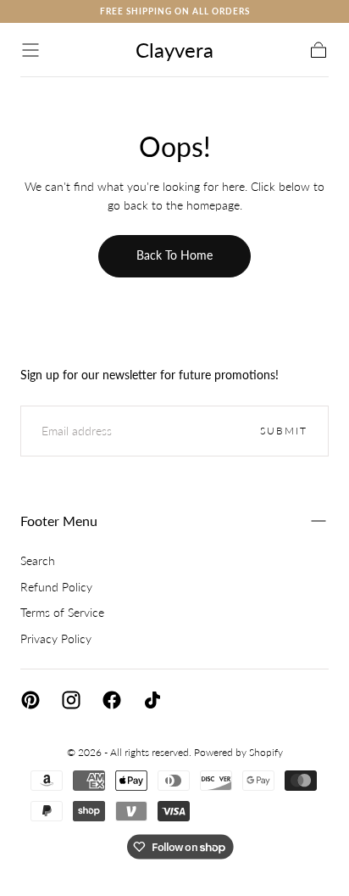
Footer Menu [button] (58, 520)
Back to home (174, 255)
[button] (30, 50)
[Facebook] (111, 700)
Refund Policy (56, 587)
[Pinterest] (30, 700)
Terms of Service (62, 612)
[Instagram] (71, 700)
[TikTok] (152, 700)
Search (37, 560)
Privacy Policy (55, 638)
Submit (283, 430)
